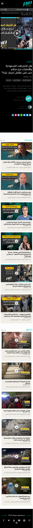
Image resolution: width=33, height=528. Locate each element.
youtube (14, 520)
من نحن (29, 515)
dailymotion (24, 520)
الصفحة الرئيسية (28, 13)
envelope (19, 520)
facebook (3, 520)
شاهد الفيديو (16, 151)
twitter (8, 520)
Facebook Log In (21, 9)
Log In (3, 9)
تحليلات (22, 13)
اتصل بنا (4, 515)
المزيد (3, 140)
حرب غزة (8, 80)
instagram (29, 520)
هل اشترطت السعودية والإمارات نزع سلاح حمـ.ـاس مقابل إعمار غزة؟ (16, 14)
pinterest (16, 523)
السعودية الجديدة (27, 80)
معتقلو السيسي (16, 80)
